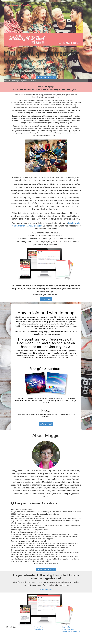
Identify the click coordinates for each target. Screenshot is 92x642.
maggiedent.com (68, 629)
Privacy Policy (38, 629)
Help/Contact (66, 627)
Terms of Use (38, 627)
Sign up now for (47, 77)
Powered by (66, 631)
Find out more (46, 589)
